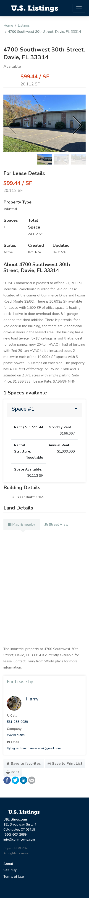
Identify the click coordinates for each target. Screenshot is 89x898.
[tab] (44, 410)
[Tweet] (15, 780)
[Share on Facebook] (7, 780)
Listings (24, 25)
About (8, 864)
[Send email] (31, 780)
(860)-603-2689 (14, 834)
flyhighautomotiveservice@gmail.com (34, 748)
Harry (32, 699)
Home (8, 25)
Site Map (10, 870)
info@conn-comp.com (19, 839)
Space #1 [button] (22, 408)
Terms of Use (13, 876)
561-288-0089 (17, 722)
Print (14, 772)
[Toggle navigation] (79, 8)
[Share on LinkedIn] (23, 780)
